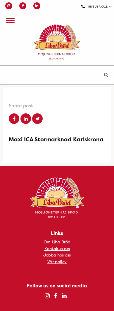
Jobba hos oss (57, 255)
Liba (57, 41)
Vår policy (57, 261)
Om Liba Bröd (57, 242)
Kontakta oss (57, 248)
